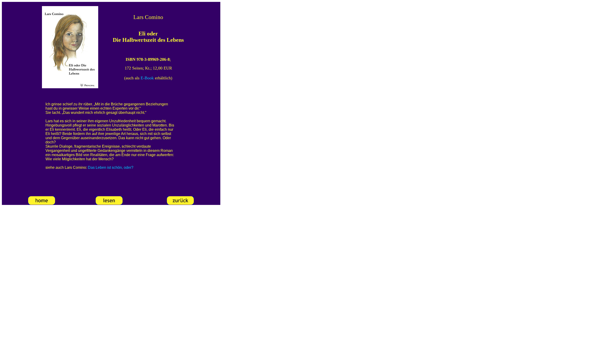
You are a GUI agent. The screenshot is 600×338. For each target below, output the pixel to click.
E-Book (147, 78)
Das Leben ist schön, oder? (110, 167)
